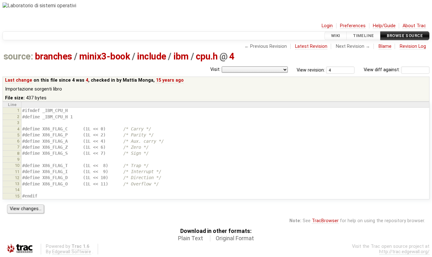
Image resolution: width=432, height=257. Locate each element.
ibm (181, 56)
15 (17, 196)
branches (53, 56)
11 (17, 171)
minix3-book (104, 56)
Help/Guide (384, 25)
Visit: (215, 69)
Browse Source (405, 35)
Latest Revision (311, 46)
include (151, 56)
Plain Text (190, 238)
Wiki (335, 35)
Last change (18, 80)
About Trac (414, 25)
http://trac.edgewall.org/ (404, 251)
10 (17, 165)
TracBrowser (325, 220)
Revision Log (413, 46)
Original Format (235, 238)
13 (17, 183)
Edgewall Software (71, 251)
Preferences (353, 25)
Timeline (363, 35)
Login (327, 25)
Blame (385, 46)
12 (17, 177)
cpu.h (207, 56)
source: (18, 56)
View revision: (311, 69)
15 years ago (170, 80)
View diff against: (382, 69)
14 (17, 189)
